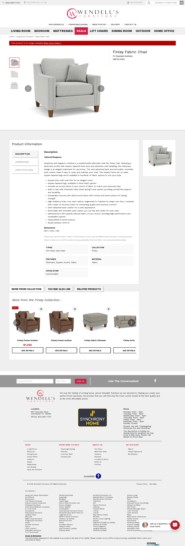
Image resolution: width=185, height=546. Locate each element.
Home (11, 37)
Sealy (27, 522)
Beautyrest (29, 499)
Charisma (97, 501)
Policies (98, 464)
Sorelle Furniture (32, 525)
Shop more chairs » (52, 43)
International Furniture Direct (71, 511)
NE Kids (96, 517)
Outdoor (143, 31)
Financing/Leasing (78, 24)
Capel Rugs (63, 501)
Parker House (132, 519)
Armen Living (132, 495)
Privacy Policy (142, 484)
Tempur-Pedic (64, 526)
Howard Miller (99, 509)
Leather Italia (30, 515)
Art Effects (29, 497)
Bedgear (62, 499)
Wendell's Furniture (135, 528)
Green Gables (65, 507)
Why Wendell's (56, 24)
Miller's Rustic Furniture (68, 517)
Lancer (96, 513)
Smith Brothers (133, 522)
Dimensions (22, 162)
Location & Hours (101, 459)
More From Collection (26, 289)
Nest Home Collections (136, 517)
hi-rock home (30, 509)
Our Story (98, 449)
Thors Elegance (99, 526)
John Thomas (132, 511)
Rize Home (131, 521)
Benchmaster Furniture (102, 499)
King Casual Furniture (33, 513)
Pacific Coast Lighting (101, 519)
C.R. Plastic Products (33, 501)
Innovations (29, 511)
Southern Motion (66, 525)
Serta (61, 522)
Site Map (153, 484)
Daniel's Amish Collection (35, 503)
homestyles (64, 509)
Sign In (130, 449)
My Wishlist (132, 454)
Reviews (98, 457)
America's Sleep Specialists (36, 495)
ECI (94, 503)
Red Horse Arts (65, 521)
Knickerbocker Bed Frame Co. (71, 513)
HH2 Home (131, 507)
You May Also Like (59, 289)
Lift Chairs (99, 31)
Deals (81, 31)
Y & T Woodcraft (31, 532)
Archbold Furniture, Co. (102, 495)
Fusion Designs (65, 505)
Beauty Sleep (132, 497)
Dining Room (122, 31)
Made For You (99, 24)
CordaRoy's (131, 501)
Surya (27, 526)
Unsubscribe (66, 457)
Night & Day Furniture (33, 519)
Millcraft (28, 517)
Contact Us (130, 24)
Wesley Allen (64, 530)
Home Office (164, 31)
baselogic (63, 497)
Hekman (96, 507)
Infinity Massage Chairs (136, 509)
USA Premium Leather (68, 528)
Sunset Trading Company (137, 525)
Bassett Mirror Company (103, 497)
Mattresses (63, 31)
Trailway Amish (133, 526)
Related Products (89, 289)
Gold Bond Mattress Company (37, 507)
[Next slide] (131, 322)
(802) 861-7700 (13, 3)
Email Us (98, 462)
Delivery (115, 24)
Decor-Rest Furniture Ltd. (69, 503)
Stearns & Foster (100, 525)
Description (22, 154)
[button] (101, 88)
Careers (98, 454)
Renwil (96, 521)
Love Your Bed (66, 454)
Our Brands (31, 467)
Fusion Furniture (99, 505)
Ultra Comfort (30, 528)
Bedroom (41, 31)
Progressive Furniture (33, 521)
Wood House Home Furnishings (139, 530)
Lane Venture (132, 513)
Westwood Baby (100, 530)
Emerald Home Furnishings (138, 503)
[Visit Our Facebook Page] (155, 381)
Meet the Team (101, 452)
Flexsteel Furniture (124, 56)
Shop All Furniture (34, 470)
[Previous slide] (16, 322)
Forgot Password (135, 452)
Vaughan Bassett (99, 528)
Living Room (20, 31)
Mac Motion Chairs (100, 515)
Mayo (129, 515)
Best (129, 499)
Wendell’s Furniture (33, 530)
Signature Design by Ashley (104, 522)
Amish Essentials (66, 495)
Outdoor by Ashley (66, 519)
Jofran (95, 511)
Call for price (119, 59)
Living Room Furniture (24, 37)
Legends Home (65, 515)
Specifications (24, 170)
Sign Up (80, 381)
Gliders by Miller (134, 505)
